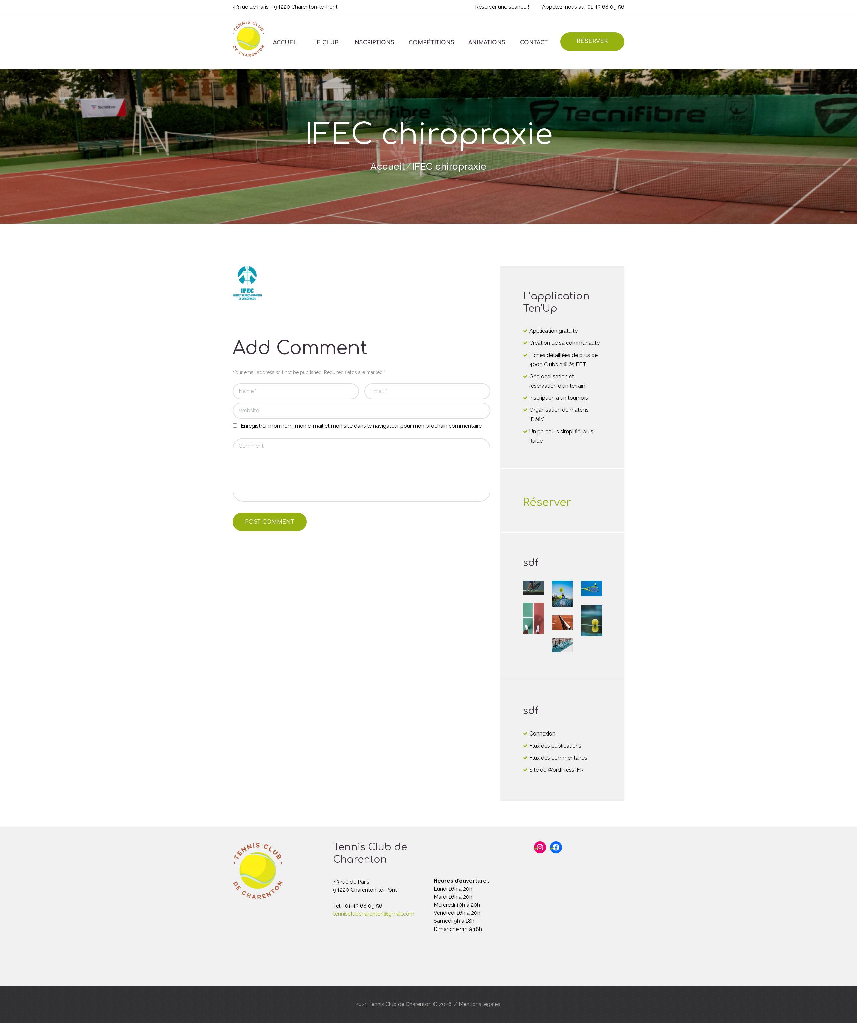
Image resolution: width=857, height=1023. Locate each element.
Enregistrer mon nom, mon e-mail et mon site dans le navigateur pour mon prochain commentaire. (362, 426)
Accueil (387, 166)
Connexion (542, 733)
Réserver (547, 502)
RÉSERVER (592, 41)
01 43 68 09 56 (605, 7)
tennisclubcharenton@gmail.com (373, 914)
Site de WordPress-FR (556, 770)
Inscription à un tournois (558, 398)
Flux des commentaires (558, 758)
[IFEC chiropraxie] (247, 283)
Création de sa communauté (564, 343)
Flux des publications (555, 746)
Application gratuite (553, 331)
